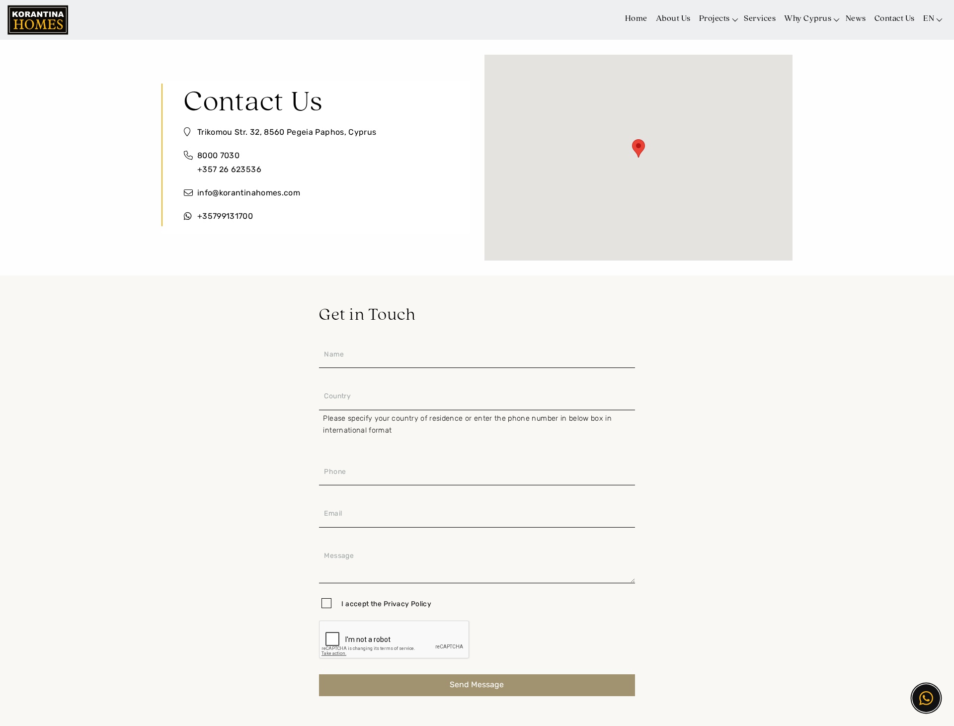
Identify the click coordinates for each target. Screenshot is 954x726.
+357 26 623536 (229, 170)
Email (333, 514)
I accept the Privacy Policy (386, 604)
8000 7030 (218, 156)
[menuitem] (932, 16)
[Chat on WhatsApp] (926, 698)
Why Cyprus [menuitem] (807, 18)
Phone (335, 472)
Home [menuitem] (636, 18)
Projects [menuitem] (714, 18)
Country (337, 396)
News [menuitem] (856, 18)
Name (333, 355)
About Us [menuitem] (673, 18)
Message (338, 556)
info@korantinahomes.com (248, 193)
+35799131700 (225, 217)
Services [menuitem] (760, 18)
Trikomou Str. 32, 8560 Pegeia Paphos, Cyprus (286, 133)
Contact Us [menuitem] (894, 18)
